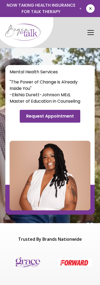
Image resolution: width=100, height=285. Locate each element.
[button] (89, 32)
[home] (26, 32)
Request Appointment (50, 116)
